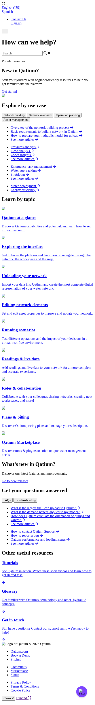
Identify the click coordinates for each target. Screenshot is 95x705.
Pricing (16, 659)
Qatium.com (19, 651)
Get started (9, 91)
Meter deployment (24, 186)
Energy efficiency (23, 190)
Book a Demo (20, 655)
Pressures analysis (23, 147)
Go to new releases (15, 481)
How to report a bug (25, 535)
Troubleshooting (25, 500)
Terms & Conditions (25, 686)
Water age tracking (24, 170)
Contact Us (18, 19)
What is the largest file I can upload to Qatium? (44, 508)
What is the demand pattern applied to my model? (45, 512)
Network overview (40, 115)
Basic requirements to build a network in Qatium (45, 131)
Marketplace (19, 671)
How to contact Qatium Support (33, 531)
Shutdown (18, 174)
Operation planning (68, 115)
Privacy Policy (21, 682)
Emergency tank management (32, 166)
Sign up (16, 23)
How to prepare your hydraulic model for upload (45, 135)
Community (19, 667)
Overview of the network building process (40, 127)
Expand (22, 698)
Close (8, 698)
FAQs (7, 500)
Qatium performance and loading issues (38, 539)
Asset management (16, 119)
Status (15, 675)
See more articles (23, 139)
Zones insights (21, 155)
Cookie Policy (20, 690)
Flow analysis (21, 151)
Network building (14, 115)
